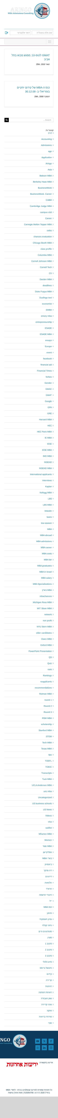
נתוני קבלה (47, 925)
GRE (49, 413)
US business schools (42, 803)
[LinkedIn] (44, 1047)
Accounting (46, 139)
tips (50, 755)
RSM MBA (47, 718)
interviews (47, 480)
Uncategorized (45, 797)
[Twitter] (44, 1041)
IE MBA (48, 438)
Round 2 (48, 706)
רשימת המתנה (45, 992)
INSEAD (48, 462)
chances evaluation (43, 236)
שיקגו (49, 1010)
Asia (50, 169)
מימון (49, 913)
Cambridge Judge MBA (41, 206)
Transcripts (46, 773)
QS (50, 657)
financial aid (46, 364)
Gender (48, 383)
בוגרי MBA (47, 858)
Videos (48, 815)
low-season (46, 523)
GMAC (49, 389)
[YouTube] (37, 1041)
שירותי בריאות (45, 1016)
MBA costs (47, 553)
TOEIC (48, 767)
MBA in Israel (45, 572)
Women (48, 840)
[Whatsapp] (37, 1047)
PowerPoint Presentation (40, 651)
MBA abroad (46, 535)
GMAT (49, 395)
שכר (50, 1023)
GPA (50, 407)
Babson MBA (46, 175)
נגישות (10, 1093)
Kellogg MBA (46, 492)
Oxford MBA (46, 645)
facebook (47, 358)
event (49, 352)
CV (50, 273)
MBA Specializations (42, 584)
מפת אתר (18, 1093)
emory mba (46, 316)
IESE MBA (47, 450)
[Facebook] (51, 1041)
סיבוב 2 (48, 949)
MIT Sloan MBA (44, 608)
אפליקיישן (47, 852)
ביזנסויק (48, 864)
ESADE (48, 328)
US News (47, 809)
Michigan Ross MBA (42, 602)
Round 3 (48, 712)
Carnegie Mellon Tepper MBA (38, 224)
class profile (46, 249)
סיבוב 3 (48, 956)
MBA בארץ (47, 590)
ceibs (49, 230)
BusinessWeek (45, 188)
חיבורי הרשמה (45, 895)
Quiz (49, 663)
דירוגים (48, 876)
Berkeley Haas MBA (42, 182)
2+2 (50, 133)
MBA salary (46, 578)
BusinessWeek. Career (41, 194)
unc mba (48, 791)
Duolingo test (45, 297)
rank (50, 669)
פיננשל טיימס (46, 968)
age (50, 151)
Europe (48, 346)
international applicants (41, 474)
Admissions (46, 145)
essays (48, 340)
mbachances (46, 596)
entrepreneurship (44, 322)
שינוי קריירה (46, 1004)
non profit (47, 620)
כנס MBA (48, 907)
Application (46, 157)
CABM (49, 200)
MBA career (46, 547)
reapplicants (46, 681)
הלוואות (48, 882)
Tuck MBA (47, 779)
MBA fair (48, 559)
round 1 (48, 700)
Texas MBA (46, 748)
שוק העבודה (46, 998)
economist (47, 304)
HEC (49, 425)
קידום (49, 974)
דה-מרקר (48, 870)
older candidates (44, 633)
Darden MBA (46, 279)
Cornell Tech (46, 267)
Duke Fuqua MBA (43, 291)
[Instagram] (51, 1047)
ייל (51, 901)
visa (50, 822)
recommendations (43, 687)
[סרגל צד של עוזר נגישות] (54, 3)
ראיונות (48, 986)
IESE (49, 444)
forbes (49, 377)
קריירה (49, 980)
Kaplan (48, 486)
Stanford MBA (45, 730)
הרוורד (49, 889)
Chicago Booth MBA (42, 243)
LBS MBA (47, 505)
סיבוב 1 (48, 943)
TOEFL (48, 761)
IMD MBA (47, 456)
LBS (50, 498)
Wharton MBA (45, 834)
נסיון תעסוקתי (45, 919)
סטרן (49, 937)
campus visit (46, 212)
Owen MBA (46, 639)
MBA (49, 529)
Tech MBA (47, 742)
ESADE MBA (46, 334)
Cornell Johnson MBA (41, 261)
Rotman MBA (45, 694)
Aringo (49, 163)
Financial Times (44, 371)
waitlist (49, 828)
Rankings (47, 675)
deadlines (47, 285)
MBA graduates (44, 565)
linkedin (48, 511)
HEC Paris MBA (44, 431)
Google (48, 401)
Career (48, 218)
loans (49, 517)
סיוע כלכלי (47, 962)
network (48, 614)
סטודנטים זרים (45, 931)
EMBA (49, 310)
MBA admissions (44, 541)
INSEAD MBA (45, 468)
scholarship (46, 724)
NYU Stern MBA (44, 626)
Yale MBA (47, 846)
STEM (49, 736)
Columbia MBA (45, 255)
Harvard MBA (45, 419)
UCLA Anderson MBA (42, 785)
